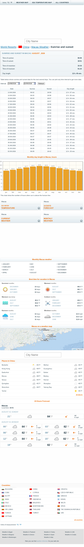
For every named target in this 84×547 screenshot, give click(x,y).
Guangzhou (48, 369)
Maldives (36, 502)
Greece (64, 496)
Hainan (46, 380)
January (6, 264)
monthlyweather (48, 220)
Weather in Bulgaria (8, 534)
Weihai (46, 365)
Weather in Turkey (49, 532)
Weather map (22, 2)
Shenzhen (5, 387)
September (62, 264)
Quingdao (5, 383)
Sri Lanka (9, 509)
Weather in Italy (48, 537)
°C (8, 2)
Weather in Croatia (70, 534)
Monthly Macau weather (42, 259)
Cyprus (36, 492)
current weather (5, 220)
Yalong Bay (48, 387)
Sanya (4, 380)
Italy (7, 502)
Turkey (36, 513)
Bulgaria (9, 489)
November (62, 270)
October (61, 267)
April (5, 272)
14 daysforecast (49, 207)
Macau (4, 376)
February (7, 267)
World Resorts (8, 47)
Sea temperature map (42, 2)
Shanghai (47, 383)
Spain (63, 506)
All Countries (62, 2)
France (36, 496)
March (5, 270)
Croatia (64, 489)
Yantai (4, 391)
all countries (78, 520)
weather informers (42, 541)
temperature (8, 207)
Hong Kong (6, 369)
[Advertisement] (42, 22)
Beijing (46, 376)
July (32, 270)
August (33, 272)
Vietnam (8, 516)
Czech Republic (67, 492)
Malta (63, 502)
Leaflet (74, 349)
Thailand (36, 509)
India (7, 499)
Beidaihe (5, 365)
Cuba (7, 492)
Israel (63, 499)
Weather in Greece (28, 534)
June (32, 267)
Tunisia (8, 513)
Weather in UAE (70, 532)
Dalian (46, 372)
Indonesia (37, 499)
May (31, 264)
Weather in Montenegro (9, 537)
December (62, 272)
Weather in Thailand (29, 532)
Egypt (7, 496)
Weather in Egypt (7, 532)
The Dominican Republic (71, 509)
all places (79, 395)
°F (11, 2)
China (26, 47)
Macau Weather (40, 47)
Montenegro (38, 506)
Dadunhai (5, 372)
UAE (62, 513)
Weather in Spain (49, 534)
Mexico (8, 506)
